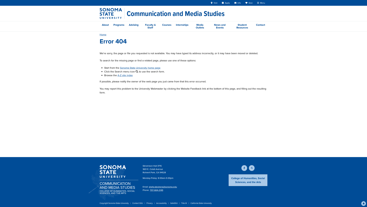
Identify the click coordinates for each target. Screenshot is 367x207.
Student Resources (242, 26)
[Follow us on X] (252, 168)
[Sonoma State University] (112, 13)
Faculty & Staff (150, 26)
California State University (201, 203)
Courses (166, 25)
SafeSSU (174, 203)
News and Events (220, 26)
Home (103, 35)
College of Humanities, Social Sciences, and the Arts (248, 180)
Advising (133, 25)
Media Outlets (200, 26)
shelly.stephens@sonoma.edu (163, 186)
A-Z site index (125, 75)
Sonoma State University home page (140, 68)
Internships (182, 25)
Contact (260, 25)
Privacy (150, 203)
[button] (363, 203)
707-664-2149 (156, 190)
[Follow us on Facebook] (244, 168)
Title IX (184, 203)
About (105, 25)
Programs (118, 25)
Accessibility (161, 203)
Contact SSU (137, 203)
